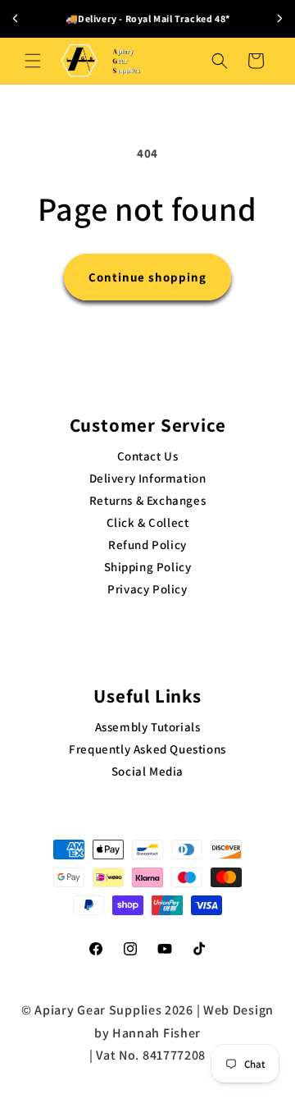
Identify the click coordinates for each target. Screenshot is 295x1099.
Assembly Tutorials (148, 727)
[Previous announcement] (15, 18)
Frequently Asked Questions (147, 749)
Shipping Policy (148, 567)
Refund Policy (147, 544)
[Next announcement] (280, 18)
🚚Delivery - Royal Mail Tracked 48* (147, 18)
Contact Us (148, 456)
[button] (33, 61)
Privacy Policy (147, 589)
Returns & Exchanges (147, 500)
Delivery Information (147, 478)
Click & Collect (148, 522)
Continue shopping (147, 277)
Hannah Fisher (156, 1033)
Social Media (147, 771)
